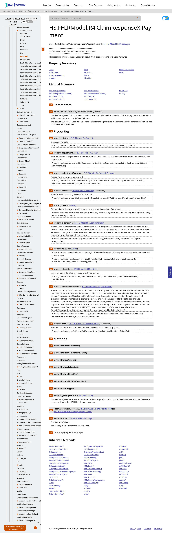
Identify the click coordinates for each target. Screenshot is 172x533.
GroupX (22, 389)
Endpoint (20, 314)
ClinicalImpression (24, 112)
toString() (123, 488)
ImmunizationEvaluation (27, 419)
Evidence (20, 334)
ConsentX (22, 174)
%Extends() (53, 477)
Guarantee (147, 529)
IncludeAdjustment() (57, 91)
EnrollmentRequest (24, 318)
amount (52, 78)
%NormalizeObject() (57, 491)
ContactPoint (22, 180)
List (18, 461)
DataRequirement (24, 216)
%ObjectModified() (56, 494)
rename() (123, 477)
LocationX (23, 471)
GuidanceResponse (24, 393)
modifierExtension (126, 69)
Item (22, 53)
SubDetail (24, 99)
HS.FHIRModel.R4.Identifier (85, 269)
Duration (20, 288)
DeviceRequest (23, 246)
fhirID (86, 75)
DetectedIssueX (25, 226)
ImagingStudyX (25, 412)
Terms (139, 529)
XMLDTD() (88, 463)
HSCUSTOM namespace (50, 11)
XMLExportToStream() (93, 469)
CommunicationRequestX (29, 138)
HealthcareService (24, 396)
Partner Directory (148, 5)
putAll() (122, 460)
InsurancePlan (22, 439)
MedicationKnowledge (26, 510)
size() (121, 485)
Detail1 (23, 43)
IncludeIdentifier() (91, 91)
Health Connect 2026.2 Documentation (15, 528)
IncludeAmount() (56, 96)
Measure (20, 478)
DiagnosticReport (24, 259)
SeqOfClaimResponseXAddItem (33, 63)
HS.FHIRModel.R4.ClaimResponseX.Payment (73, 411)
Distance (20, 265)
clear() (86, 494)
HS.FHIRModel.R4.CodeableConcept (98, 173)
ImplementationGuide (26, 432)
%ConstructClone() (56, 455)
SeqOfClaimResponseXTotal (31, 95)
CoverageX (23, 213)
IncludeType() (89, 96)
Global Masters (113, 5)
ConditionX (23, 167)
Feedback (170, 271)
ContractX (22, 187)
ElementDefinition (24, 301)
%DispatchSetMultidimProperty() (62, 471)
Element (20, 298)
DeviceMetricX (24, 242)
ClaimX (21, 108)
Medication (21, 494)
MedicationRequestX (27, 520)
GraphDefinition (23, 380)
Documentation (62, 5)
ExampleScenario (24, 344)
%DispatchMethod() (57, 466)
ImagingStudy (22, 409)
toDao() (122, 93)
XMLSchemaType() (91, 483)
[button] (51, 104)
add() (86, 485)
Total (22, 105)
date (86, 69)
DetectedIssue (22, 223)
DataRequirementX (26, 220)
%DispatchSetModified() (58, 469)
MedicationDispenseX (27, 507)
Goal (18, 373)
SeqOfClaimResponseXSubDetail (33, 89)
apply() (87, 491)
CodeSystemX (24, 121)
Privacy (132, 529)
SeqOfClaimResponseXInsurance (33, 79)
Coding (19, 128)
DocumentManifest (24, 269)
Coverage (20, 197)
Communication (23, 131)
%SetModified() (90, 457)
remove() (123, 469)
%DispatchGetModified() (59, 460)
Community (78, 5)
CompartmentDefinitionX (29, 148)
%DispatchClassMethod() (59, 457)
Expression (21, 357)
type (121, 72)
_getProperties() (90, 99)
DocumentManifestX (27, 272)
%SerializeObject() (91, 455)
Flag (18, 370)
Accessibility (158, 529)
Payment (90, 11)
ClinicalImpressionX (27, 115)
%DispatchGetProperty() (59, 463)
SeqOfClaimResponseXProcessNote (34, 86)
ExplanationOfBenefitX (28, 354)
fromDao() (123, 91)
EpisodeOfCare (23, 324)
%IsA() (51, 483)
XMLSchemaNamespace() (94, 480)
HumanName (22, 403)
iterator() (122, 455)
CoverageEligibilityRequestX (30, 203)
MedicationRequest (24, 517)
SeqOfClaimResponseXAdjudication (34, 66)
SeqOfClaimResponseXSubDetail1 (33, 92)
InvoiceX (22, 448)
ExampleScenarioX (26, 347)
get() (121, 452)
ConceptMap (22, 157)
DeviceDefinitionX (26, 236)
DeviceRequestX (25, 249)
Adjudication (25, 36)
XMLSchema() (89, 477)
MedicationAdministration (27, 497)
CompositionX (24, 154)
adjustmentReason (56, 75)
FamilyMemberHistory (26, 363)
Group (19, 386)
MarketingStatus (23, 474)
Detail (22, 40)
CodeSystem (22, 118)
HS (61, 11)
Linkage (20, 455)
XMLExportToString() (92, 471)
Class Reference (34, 11)
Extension (21, 360)
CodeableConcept (24, 125)
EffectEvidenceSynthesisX (29, 295)
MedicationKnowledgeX (28, 514)
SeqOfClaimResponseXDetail (31, 69)
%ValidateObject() (91, 460)
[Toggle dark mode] (165, 18)
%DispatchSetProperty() (58, 474)
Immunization (22, 416)
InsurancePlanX (25, 442)
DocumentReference (25, 275)
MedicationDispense (25, 504)
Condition (21, 164)
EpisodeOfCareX (25, 327)
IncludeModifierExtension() (95, 93)
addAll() (87, 488)
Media (19, 491)
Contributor (21, 190)
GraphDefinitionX (26, 383)
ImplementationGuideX (28, 435)
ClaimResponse (23, 27)
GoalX (21, 376)
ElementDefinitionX (26, 305)
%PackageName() (91, 449)
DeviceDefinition (23, 233)
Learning (47, 5)
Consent (20, 170)
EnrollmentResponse (25, 321)
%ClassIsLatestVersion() (58, 449)
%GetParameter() (56, 480)
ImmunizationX (25, 429)
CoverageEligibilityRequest (27, 200)
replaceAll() (123, 483)
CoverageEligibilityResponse (28, 206)
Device (19, 229)
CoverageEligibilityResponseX (30, 210)
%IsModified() (54, 485)
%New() (52, 488)
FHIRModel (66, 11)
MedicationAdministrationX (30, 501)
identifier (87, 78)
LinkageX (22, 458)
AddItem (23, 33)
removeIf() (123, 474)
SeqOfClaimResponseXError (31, 76)
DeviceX (22, 255)
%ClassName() (55, 452)
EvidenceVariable (23, 337)
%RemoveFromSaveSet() (94, 452)
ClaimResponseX (80, 11)
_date (51, 69)
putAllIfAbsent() (125, 463)
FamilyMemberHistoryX (28, 367)
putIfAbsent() (124, 466)
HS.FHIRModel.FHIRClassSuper (116, 44)
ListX (20, 465)
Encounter (21, 308)
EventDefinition (23, 331)
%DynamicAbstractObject (82, 418)
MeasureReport (23, 481)
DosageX (22, 285)
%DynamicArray (86, 395)
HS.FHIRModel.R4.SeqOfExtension (89, 223)
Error (22, 46)
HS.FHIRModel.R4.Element (81, 138)
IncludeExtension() (56, 99)
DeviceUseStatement (25, 252)
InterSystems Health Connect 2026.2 (15, 11)
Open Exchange (95, 5)
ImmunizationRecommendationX (32, 425)
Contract (20, 184)
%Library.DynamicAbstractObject (96, 409)
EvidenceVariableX (26, 340)
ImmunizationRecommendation (29, 422)
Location (20, 468)
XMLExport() (89, 466)
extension (88, 72)
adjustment (53, 72)
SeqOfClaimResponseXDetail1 (32, 72)
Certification (130, 5)
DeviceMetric (22, 239)
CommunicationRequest (26, 135)
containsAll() (124, 449)
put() (121, 457)
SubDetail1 (24, 102)
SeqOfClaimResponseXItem (31, 82)
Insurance (24, 50)
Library (19, 452)
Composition (22, 151)
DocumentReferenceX (27, 278)
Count (19, 193)
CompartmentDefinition (26, 144)
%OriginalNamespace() (93, 446)
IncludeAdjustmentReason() (60, 93)
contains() (123, 446)
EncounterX (23, 311)
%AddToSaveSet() (56, 446)
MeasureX (23, 488)
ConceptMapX (24, 161)
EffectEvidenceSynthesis (26, 291)
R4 (72, 11)
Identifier (20, 406)
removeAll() (124, 471)
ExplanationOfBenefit (25, 350)
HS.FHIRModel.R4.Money (87, 153)
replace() (122, 480)
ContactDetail (22, 177)
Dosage (20, 282)
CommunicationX (26, 141)
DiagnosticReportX (26, 262)
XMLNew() (88, 474)
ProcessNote (25, 59)
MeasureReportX (25, 484)
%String (72, 205)
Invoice (20, 445)
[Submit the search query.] (138, 18)
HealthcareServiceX (26, 399)
